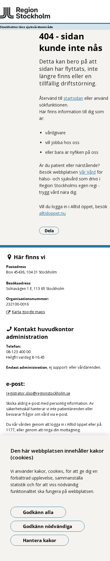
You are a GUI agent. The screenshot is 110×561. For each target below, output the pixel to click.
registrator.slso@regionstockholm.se (38, 393)
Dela (52, 230)
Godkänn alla (38, 512)
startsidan (73, 98)
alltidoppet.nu (52, 213)
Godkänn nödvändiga (47, 526)
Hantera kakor (39, 540)
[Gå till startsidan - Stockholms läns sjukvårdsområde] (55, 13)
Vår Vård (87, 172)
